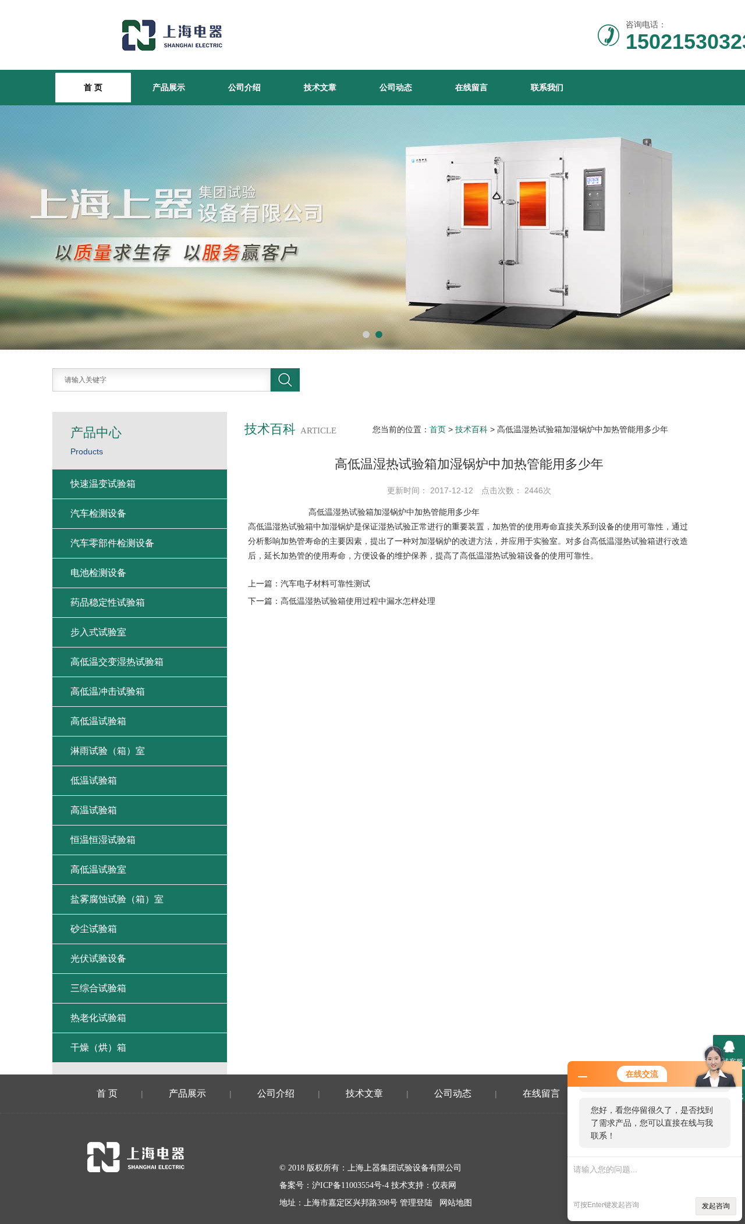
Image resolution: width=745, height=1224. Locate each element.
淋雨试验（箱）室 (107, 751)
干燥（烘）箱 (98, 1047)
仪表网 (444, 1185)
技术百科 (471, 429)
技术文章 (320, 87)
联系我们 (547, 87)
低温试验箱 (93, 780)
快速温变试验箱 (103, 484)
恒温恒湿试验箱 (103, 840)
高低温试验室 (98, 869)
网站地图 (455, 1202)
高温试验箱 (93, 810)
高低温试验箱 (98, 721)
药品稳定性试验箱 (107, 602)
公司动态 (395, 87)
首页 (438, 429)
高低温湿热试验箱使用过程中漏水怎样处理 (358, 601)
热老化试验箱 (98, 1018)
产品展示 (168, 87)
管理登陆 (416, 1202)
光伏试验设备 (98, 958)
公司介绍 (244, 87)
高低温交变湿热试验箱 (117, 662)
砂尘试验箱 (93, 929)
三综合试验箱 (98, 988)
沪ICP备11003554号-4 (350, 1185)
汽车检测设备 (98, 513)
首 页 (107, 1093)
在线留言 (471, 87)
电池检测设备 (98, 573)
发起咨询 (716, 1206)
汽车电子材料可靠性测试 (325, 583)
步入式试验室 (98, 632)
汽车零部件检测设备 (112, 543)
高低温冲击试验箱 (107, 691)
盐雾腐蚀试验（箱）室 (117, 899)
